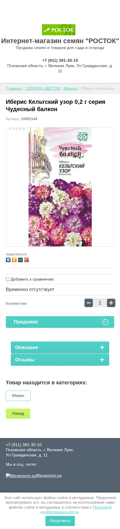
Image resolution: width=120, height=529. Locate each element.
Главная (14, 88)
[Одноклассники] (15, 259)
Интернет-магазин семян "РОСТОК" (60, 41)
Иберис (70, 88)
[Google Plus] (27, 259)
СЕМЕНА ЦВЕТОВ (42, 88)
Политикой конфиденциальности (76, 509)
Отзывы (24, 359)
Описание (26, 347)
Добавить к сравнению (32, 279)
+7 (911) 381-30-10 (60, 60)
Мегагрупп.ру (49, 475)
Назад (18, 413)
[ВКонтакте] (9, 259)
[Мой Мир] (21, 259)
